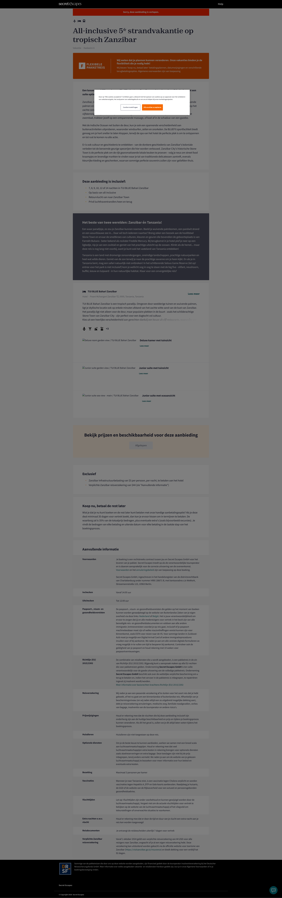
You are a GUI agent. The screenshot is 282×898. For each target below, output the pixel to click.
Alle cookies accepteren (152, 107)
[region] (142, 102)
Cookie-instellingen (130, 107)
